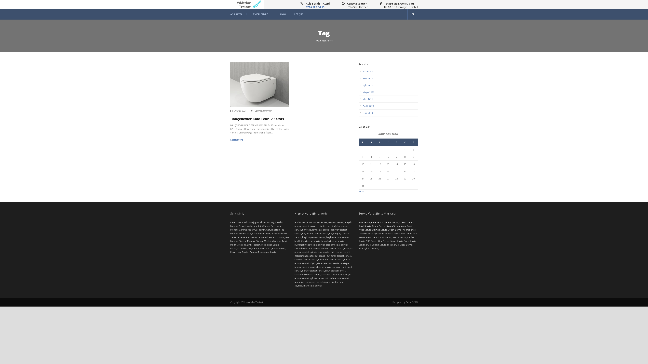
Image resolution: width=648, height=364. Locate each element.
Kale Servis (377, 222)
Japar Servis (407, 226)
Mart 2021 (368, 99)
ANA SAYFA (236, 14)
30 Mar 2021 (240, 110)
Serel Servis (365, 226)
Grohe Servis (378, 226)
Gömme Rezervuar (263, 110)
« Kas (361, 191)
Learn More (236, 139)
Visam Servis (409, 229)
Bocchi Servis (394, 229)
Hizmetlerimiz (259, 14)
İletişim (298, 14)
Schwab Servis (379, 229)
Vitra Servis (364, 222)
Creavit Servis (406, 222)
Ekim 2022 (368, 78)
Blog (282, 14)
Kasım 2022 (368, 71)
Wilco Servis (365, 229)
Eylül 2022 (368, 85)
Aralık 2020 (368, 106)
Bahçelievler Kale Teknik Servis (257, 119)
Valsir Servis (372, 237)
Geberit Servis (391, 222)
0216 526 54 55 (315, 7)
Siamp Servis (393, 226)
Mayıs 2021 (368, 92)
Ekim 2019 (368, 112)
